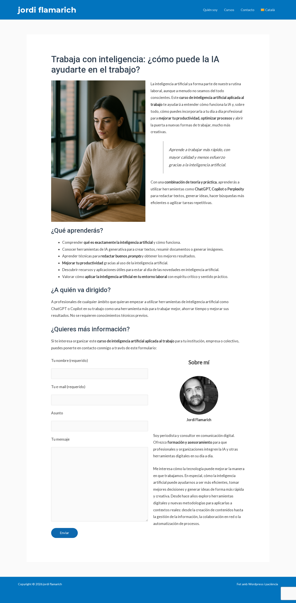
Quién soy (210, 10)
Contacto (247, 10)
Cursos (229, 10)
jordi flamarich (47, 10)
